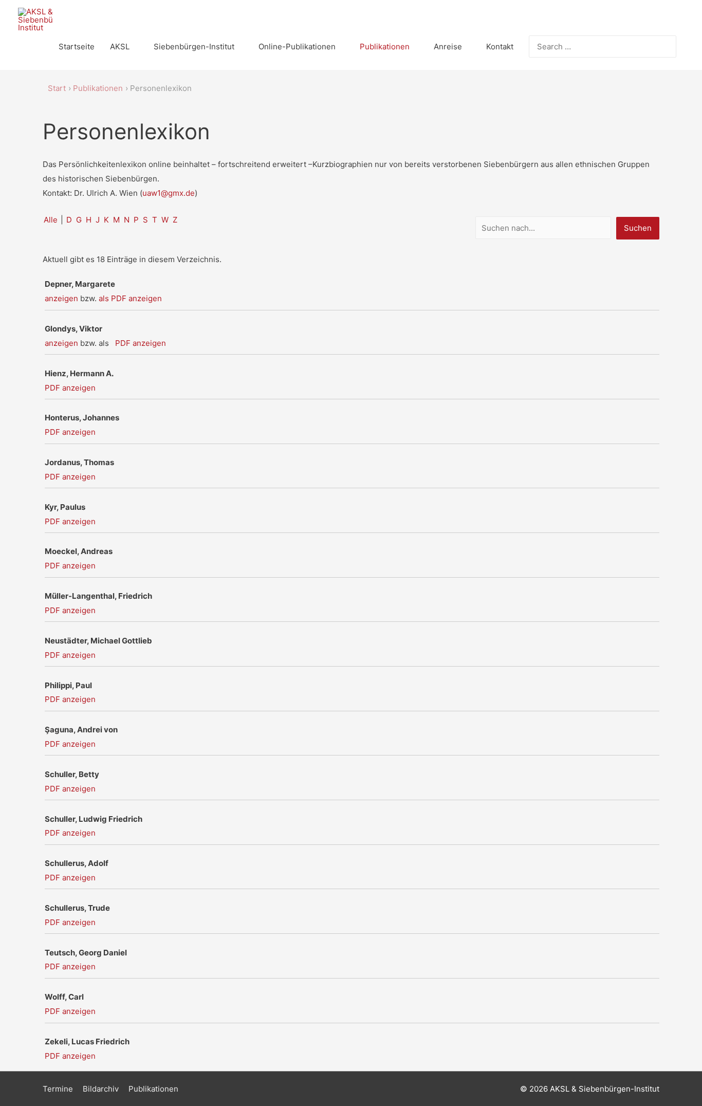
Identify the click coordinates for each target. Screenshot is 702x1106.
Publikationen (385, 46)
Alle (51, 220)
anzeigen (61, 298)
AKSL (120, 46)
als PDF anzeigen (130, 298)
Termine (58, 1089)
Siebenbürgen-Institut (194, 46)
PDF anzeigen (140, 343)
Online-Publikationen (297, 46)
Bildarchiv (101, 1089)
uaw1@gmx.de (168, 193)
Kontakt (499, 46)
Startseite (77, 46)
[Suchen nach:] (594, 46)
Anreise (448, 46)
